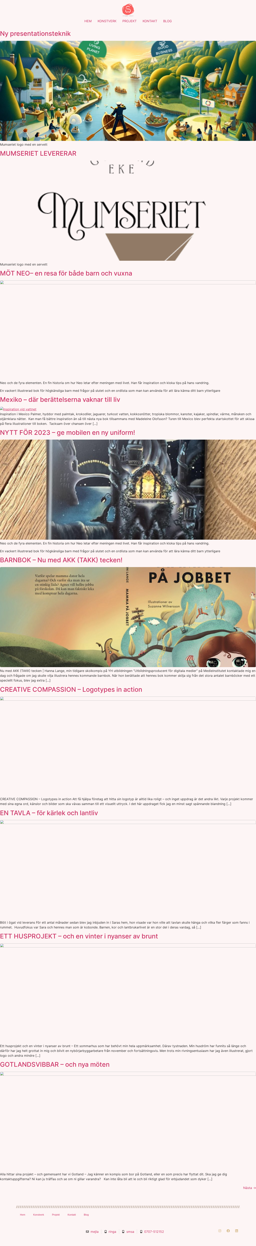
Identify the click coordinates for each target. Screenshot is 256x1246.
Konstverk (107, 21)
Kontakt (150, 21)
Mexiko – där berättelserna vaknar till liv (60, 399)
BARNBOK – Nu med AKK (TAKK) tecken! (61, 560)
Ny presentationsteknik (35, 33)
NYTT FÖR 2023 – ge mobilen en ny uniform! (67, 432)
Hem (88, 21)
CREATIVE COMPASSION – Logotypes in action (71, 689)
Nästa (249, 1188)
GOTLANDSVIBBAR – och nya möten (55, 1064)
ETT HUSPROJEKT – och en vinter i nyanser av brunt (79, 936)
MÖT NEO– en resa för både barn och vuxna (66, 273)
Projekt (129, 21)
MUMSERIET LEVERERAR (38, 153)
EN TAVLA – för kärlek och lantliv (49, 813)
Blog (167, 21)
